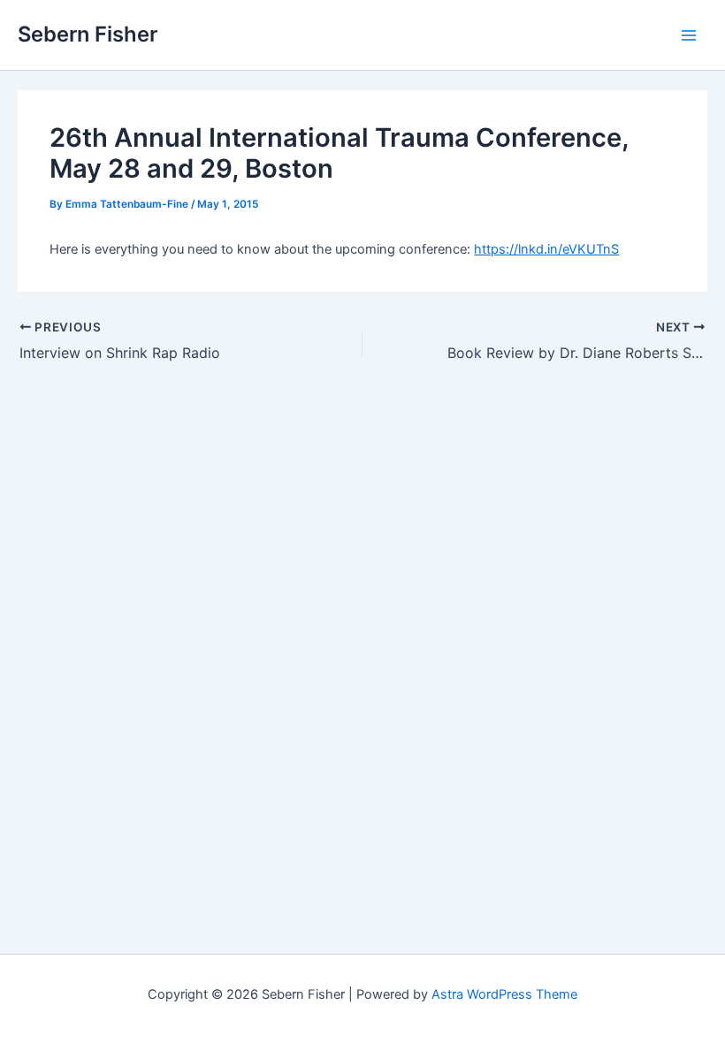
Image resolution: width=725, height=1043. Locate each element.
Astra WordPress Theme (504, 994)
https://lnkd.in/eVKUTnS (546, 249)
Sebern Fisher (87, 34)
